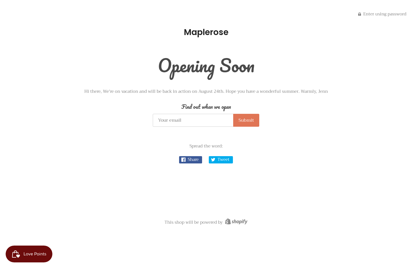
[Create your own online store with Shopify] (235, 222)
